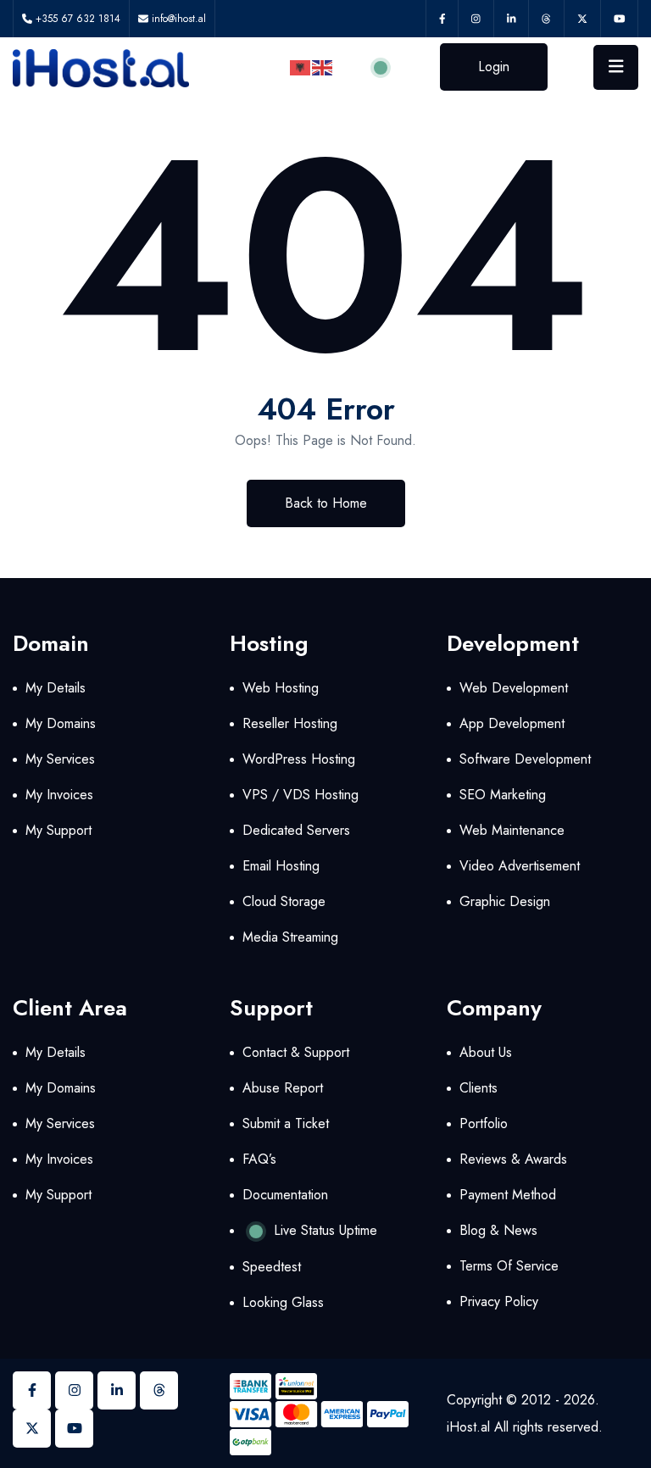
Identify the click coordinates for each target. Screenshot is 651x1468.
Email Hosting (281, 866)
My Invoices (59, 794)
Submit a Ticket (285, 1123)
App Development (512, 723)
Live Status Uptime (323, 1230)
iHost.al (468, 1427)
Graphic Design (504, 901)
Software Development (525, 759)
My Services (60, 759)
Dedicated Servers (296, 830)
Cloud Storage (284, 901)
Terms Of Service (509, 1266)
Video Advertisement (519, 866)
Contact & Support (295, 1052)
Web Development (513, 688)
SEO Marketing (502, 794)
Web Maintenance (512, 830)
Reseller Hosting (289, 723)
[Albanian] (301, 66)
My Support (58, 830)
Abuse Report (282, 1088)
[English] (323, 66)
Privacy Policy (498, 1301)
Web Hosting (280, 688)
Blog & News (498, 1230)
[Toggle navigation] (616, 67)
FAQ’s (259, 1159)
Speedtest (271, 1266)
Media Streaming (290, 937)
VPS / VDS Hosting (300, 794)
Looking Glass (283, 1302)
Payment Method (507, 1194)
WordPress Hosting (298, 759)
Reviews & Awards (513, 1159)
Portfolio (483, 1123)
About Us (485, 1052)
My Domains (60, 723)
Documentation (285, 1194)
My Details (55, 688)
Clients (478, 1088)
